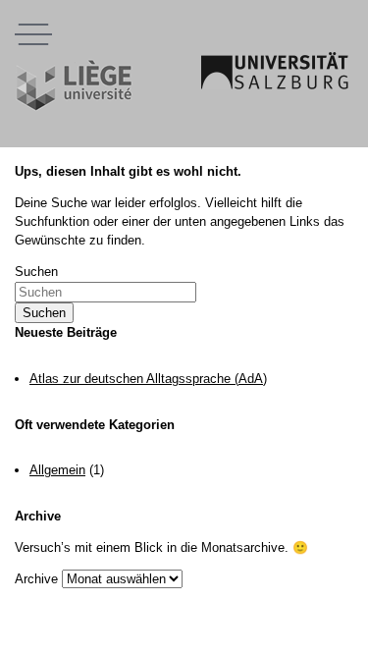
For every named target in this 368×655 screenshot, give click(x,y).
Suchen (36, 271)
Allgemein (57, 470)
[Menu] (33, 33)
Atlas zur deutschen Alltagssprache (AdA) (148, 378)
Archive (36, 579)
